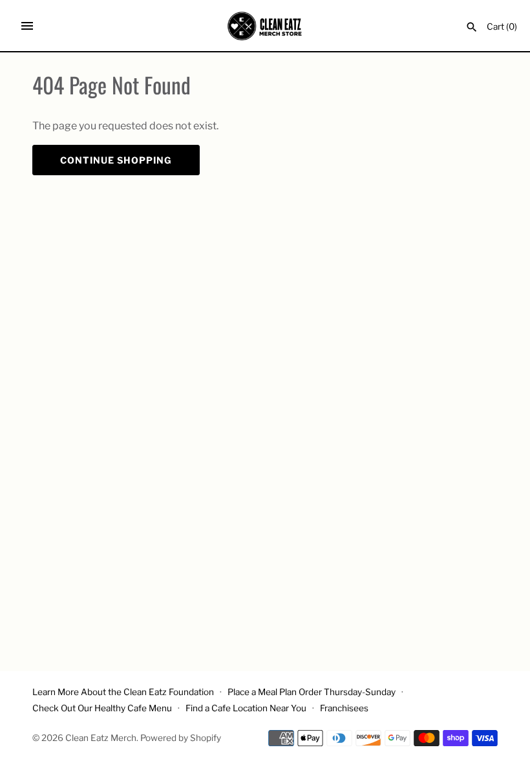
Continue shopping (116, 160)
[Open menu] (27, 26)
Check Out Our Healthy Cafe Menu (102, 708)
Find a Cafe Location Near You (246, 708)
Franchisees (344, 708)
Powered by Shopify (180, 738)
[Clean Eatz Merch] (265, 26)
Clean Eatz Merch (100, 738)
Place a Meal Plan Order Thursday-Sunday (312, 692)
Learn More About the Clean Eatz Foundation (123, 692)
